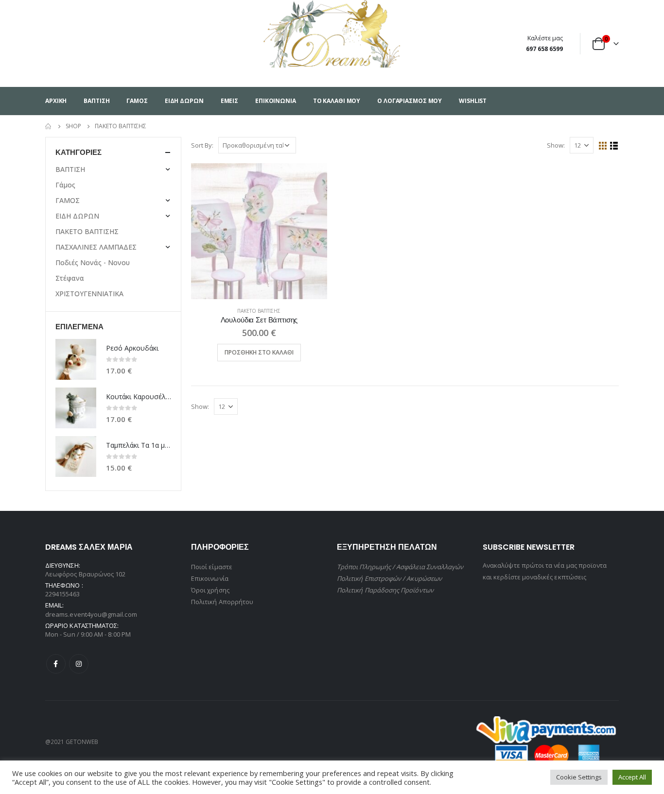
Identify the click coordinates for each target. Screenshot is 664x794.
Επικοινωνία (209, 578)
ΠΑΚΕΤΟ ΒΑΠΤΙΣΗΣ (258, 310)
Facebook (56, 664)
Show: (556, 145)
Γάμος (65, 184)
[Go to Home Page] (48, 126)
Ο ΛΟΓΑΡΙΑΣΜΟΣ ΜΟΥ (409, 101)
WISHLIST (473, 101)
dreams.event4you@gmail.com (91, 614)
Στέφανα (69, 278)
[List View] (614, 146)
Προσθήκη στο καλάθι (259, 352)
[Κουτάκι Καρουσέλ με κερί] (75, 408)
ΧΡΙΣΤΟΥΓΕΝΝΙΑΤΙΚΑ (89, 293)
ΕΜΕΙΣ (229, 101)
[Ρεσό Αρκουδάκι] (75, 359)
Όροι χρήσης (210, 590)
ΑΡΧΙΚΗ (56, 101)
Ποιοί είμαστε (211, 566)
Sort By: (202, 145)
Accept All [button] (632, 777)
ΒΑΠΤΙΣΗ (96, 101)
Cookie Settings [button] (579, 777)
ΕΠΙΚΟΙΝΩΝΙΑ (275, 101)
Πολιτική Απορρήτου (222, 601)
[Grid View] (603, 146)
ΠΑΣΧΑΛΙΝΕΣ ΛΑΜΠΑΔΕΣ (96, 247)
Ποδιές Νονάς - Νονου (92, 262)
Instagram (78, 664)
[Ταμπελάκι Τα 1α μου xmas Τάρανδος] (75, 456)
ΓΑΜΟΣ (136, 101)
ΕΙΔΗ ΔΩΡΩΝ (184, 101)
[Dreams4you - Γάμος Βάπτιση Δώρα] (332, 34)
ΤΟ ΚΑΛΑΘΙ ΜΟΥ (336, 101)
